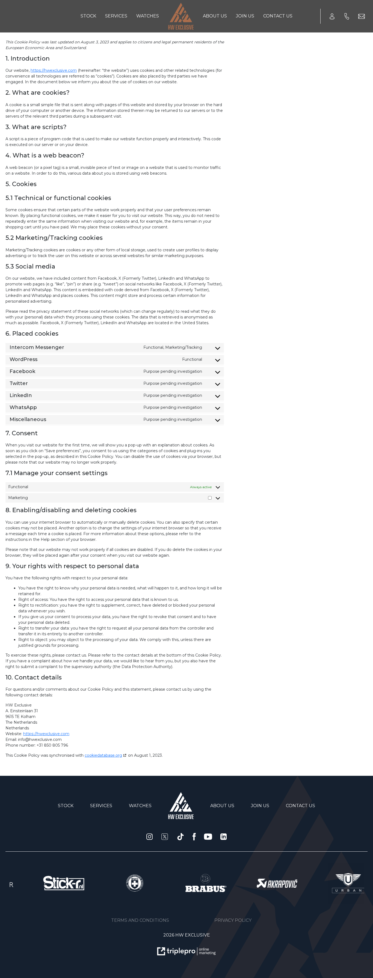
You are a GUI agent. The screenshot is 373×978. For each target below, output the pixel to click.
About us (215, 16)
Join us (245, 16)
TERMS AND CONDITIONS (140, 920)
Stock (88, 16)
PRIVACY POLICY (232, 920)
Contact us (277, 16)
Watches (147, 16)
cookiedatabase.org (103, 755)
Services (116, 16)
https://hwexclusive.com (54, 70)
